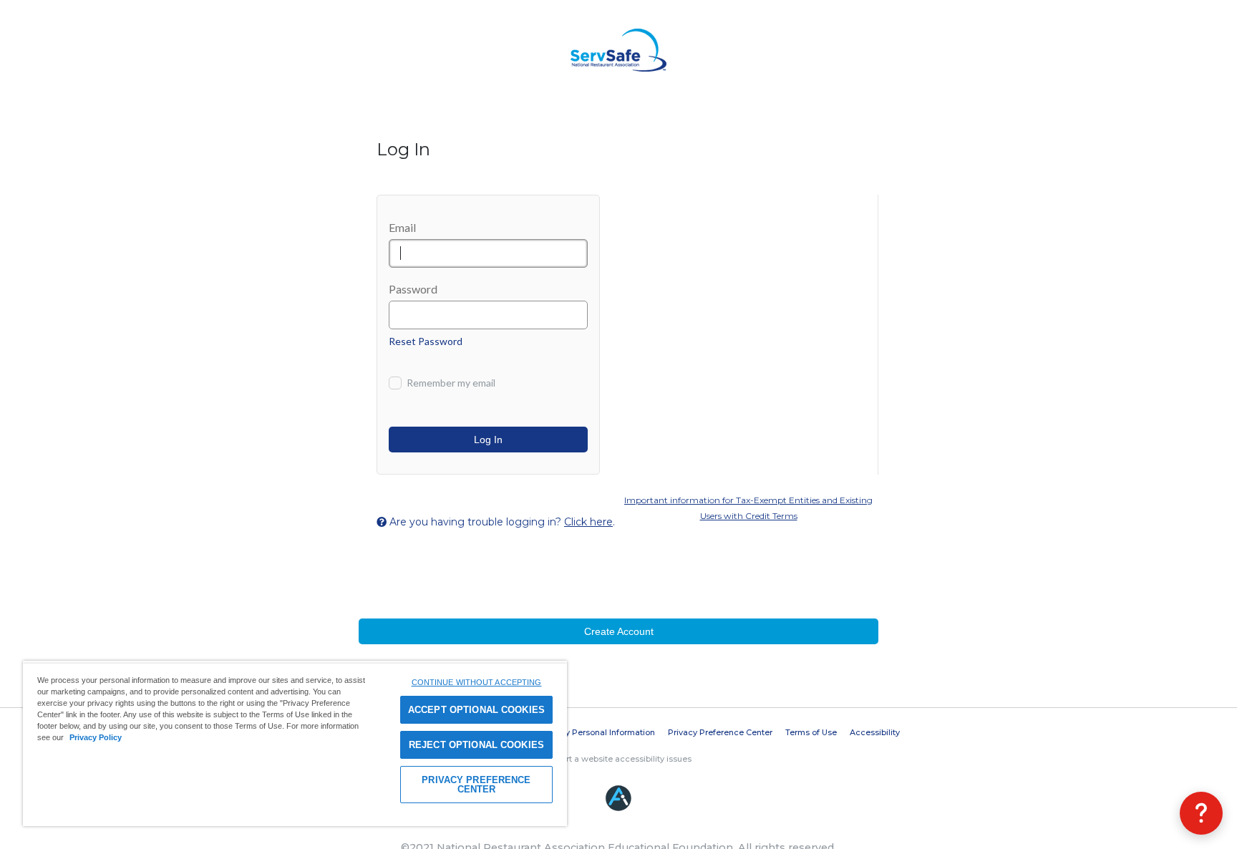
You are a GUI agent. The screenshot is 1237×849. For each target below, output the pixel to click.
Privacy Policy (95, 737)
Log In (488, 439)
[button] (1201, 813)
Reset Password (425, 341)
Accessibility (875, 732)
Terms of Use (811, 732)
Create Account (619, 631)
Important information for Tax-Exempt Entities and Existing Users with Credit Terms (748, 508)
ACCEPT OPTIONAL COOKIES (476, 709)
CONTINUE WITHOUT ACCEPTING (477, 682)
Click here (588, 521)
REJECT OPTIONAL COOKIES (476, 744)
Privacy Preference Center (720, 732)
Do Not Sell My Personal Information (584, 732)
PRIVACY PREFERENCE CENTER (476, 785)
